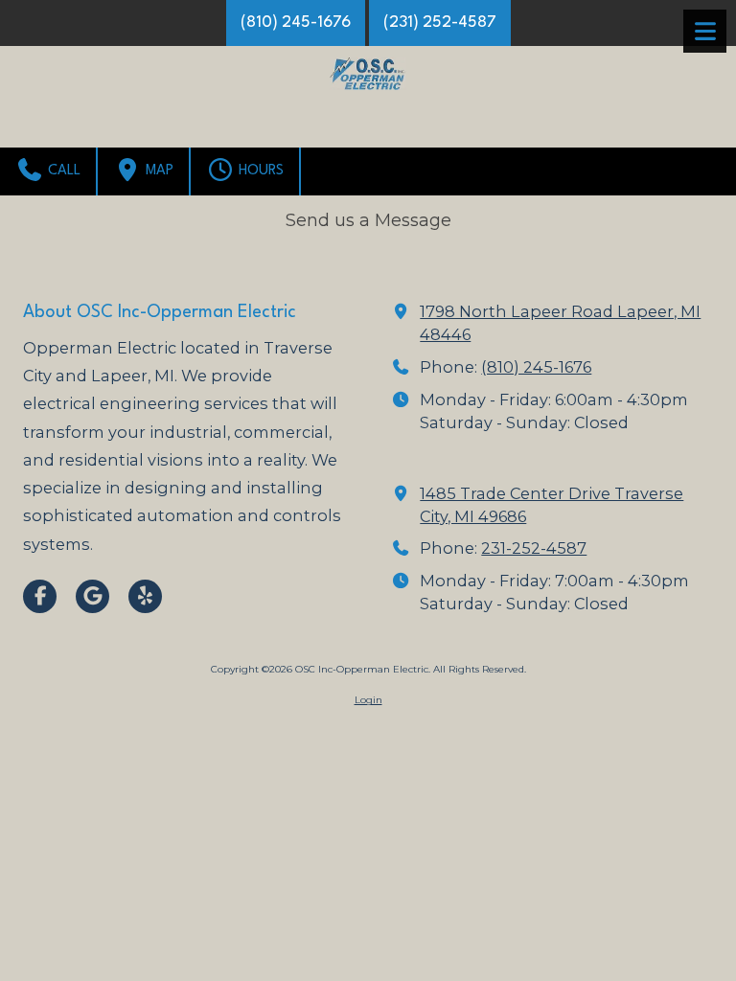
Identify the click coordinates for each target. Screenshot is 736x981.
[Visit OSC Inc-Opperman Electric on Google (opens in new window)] (92, 596)
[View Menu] (704, 31)
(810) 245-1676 (296, 22)
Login (368, 700)
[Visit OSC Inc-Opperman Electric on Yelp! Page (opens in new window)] (145, 596)
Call (62, 171)
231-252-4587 (533, 548)
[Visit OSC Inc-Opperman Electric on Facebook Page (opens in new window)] (40, 596)
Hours (259, 171)
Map (157, 171)
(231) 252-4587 (439, 22)
